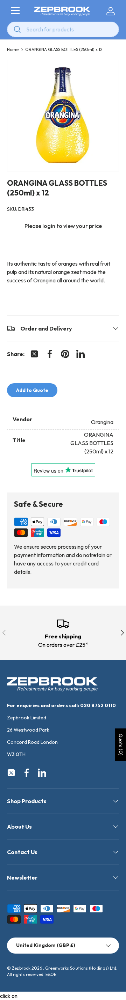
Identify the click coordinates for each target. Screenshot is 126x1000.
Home (13, 49)
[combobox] (63, 29)
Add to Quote (32, 390)
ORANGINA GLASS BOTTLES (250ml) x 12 (64, 49)
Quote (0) (121, 745)
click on (9, 995)
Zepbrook (21, 968)
